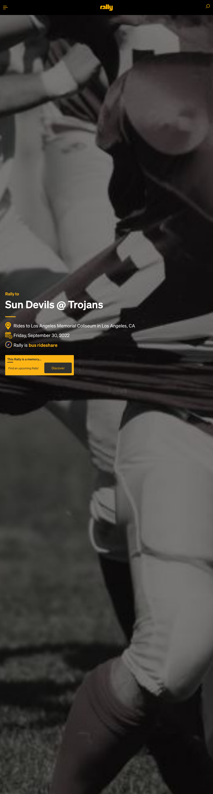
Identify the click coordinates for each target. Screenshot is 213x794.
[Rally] (106, 7)
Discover (58, 368)
